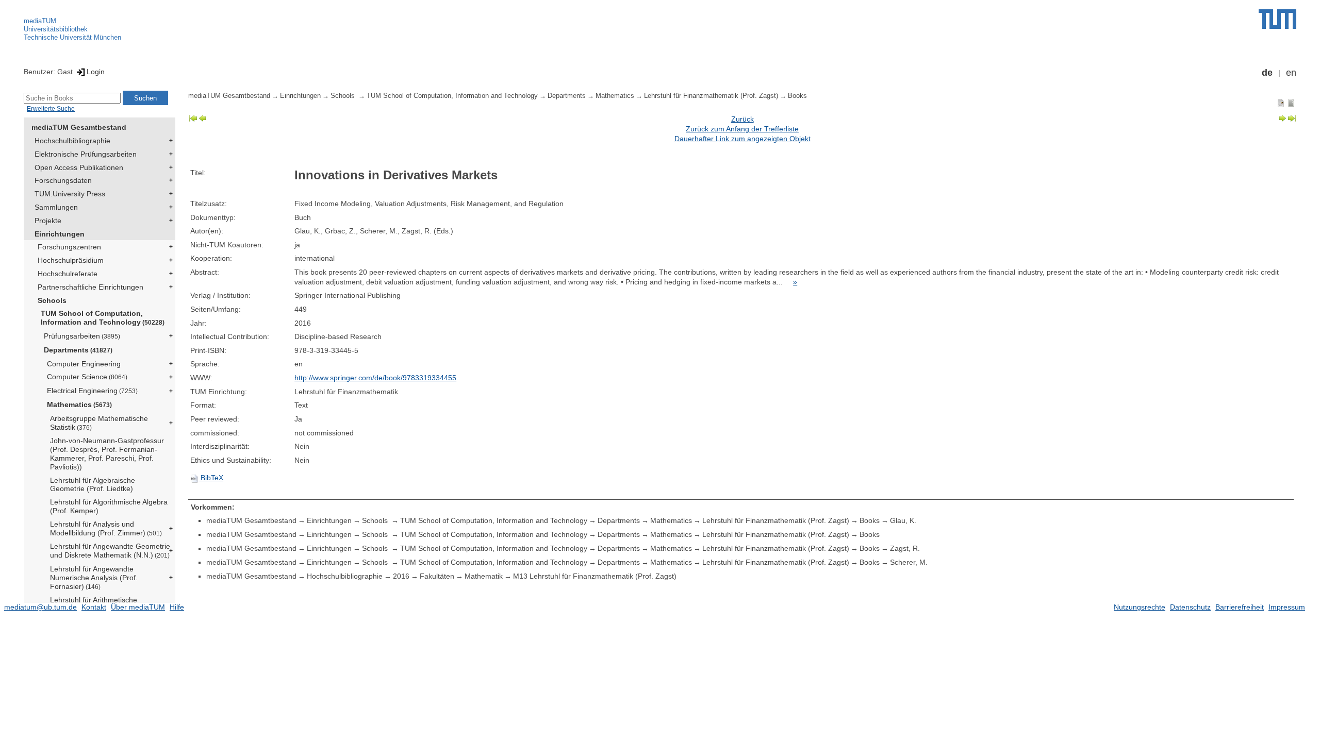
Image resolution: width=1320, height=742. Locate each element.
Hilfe (177, 607)
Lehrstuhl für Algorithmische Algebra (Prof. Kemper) (109, 506)
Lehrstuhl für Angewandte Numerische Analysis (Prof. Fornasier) (94, 578)
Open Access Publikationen (79, 167)
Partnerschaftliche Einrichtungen (90, 287)
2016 (401, 576)
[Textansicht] (1291, 102)
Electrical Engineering (92, 390)
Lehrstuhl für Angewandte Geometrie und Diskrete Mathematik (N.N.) (110, 550)
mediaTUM (40, 21)
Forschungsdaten (63, 180)
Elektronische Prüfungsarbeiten (86, 154)
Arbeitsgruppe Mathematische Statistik (99, 422)
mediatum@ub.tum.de (40, 607)
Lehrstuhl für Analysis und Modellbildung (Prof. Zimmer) (106, 528)
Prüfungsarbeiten (82, 336)
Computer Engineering (84, 364)
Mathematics (79, 404)
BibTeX (211, 478)
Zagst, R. (905, 548)
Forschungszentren (69, 247)
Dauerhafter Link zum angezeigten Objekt (742, 138)
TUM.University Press (70, 194)
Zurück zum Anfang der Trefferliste (742, 129)
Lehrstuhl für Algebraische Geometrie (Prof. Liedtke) (92, 484)
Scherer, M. (909, 562)
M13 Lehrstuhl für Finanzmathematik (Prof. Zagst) (594, 576)
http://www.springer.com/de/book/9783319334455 (375, 378)
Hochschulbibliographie (72, 141)
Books (797, 95)
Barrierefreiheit (1239, 607)
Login (96, 72)
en (1291, 73)
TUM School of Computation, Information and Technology (102, 317)
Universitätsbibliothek (56, 29)
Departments (78, 350)
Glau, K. (903, 520)
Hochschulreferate (67, 273)
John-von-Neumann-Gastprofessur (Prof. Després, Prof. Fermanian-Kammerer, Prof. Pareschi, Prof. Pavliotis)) (107, 453)
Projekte (48, 220)
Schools (52, 300)
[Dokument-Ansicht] (1281, 102)
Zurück (742, 119)
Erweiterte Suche (51, 108)
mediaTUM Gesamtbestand (78, 127)
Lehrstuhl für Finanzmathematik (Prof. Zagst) (711, 95)
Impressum (1286, 607)
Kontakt (93, 607)
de (1267, 73)
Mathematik (484, 576)
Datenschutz (1190, 607)
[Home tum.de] (1277, 19)
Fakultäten (437, 576)
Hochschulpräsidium (71, 260)
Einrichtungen (60, 234)
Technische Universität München (72, 37)
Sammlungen (56, 207)
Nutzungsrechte (1139, 607)
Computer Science (87, 377)
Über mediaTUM (138, 607)
